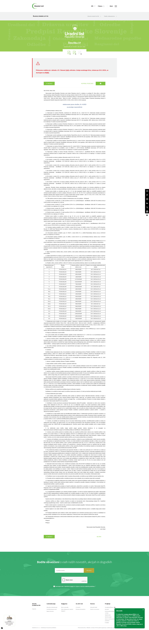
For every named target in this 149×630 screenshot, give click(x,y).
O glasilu (34, 609)
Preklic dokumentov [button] (109, 16)
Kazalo (49, 83)
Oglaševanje (108, 615)
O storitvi (78, 607)
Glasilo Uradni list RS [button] (93, 16)
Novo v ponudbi (64, 607)
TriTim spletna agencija (100, 627)
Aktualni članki (93, 607)
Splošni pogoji (108, 617)
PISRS (47, 73)
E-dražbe (107, 622)
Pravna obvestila (82, 627)
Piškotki (88, 627)
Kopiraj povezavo (87, 83)
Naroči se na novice (94, 609)
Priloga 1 (48, 522)
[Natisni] (100, 83)
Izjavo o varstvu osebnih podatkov (85, 586)
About (112, 607)
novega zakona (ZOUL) (130, 614)
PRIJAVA (88, 570)
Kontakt (107, 609)
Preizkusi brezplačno (80, 609)
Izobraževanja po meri (52, 609)
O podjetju (107, 607)
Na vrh (99, 536)
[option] (74, 43)
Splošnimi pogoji (69, 586)
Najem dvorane (50, 611)
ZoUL (67, 70)
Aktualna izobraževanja (52, 607)
